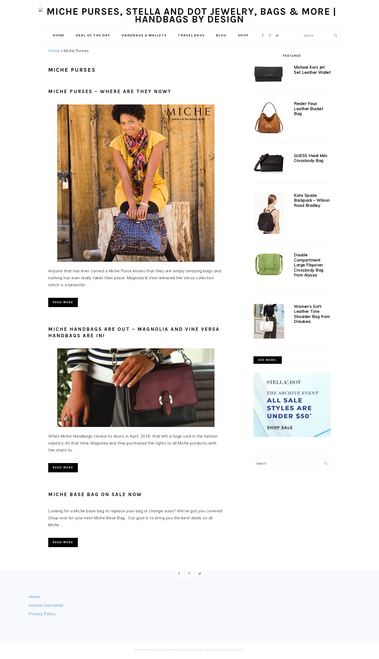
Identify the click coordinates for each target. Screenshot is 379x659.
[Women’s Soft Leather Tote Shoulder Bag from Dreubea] (268, 322)
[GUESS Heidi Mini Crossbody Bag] (268, 164)
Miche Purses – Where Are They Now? (109, 91)
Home (54, 50)
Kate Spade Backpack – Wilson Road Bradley (312, 200)
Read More (63, 302)
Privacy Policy (42, 613)
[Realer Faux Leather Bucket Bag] (268, 118)
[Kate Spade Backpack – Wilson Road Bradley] (268, 214)
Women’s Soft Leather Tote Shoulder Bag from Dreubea (312, 314)
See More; (267, 360)
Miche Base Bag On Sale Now (95, 494)
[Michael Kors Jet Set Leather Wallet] (268, 74)
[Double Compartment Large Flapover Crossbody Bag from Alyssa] (268, 265)
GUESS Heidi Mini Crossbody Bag (310, 158)
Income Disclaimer (46, 605)
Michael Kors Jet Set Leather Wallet (312, 70)
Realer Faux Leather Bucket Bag (308, 108)
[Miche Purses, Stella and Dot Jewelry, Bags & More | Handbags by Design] (189, 19)
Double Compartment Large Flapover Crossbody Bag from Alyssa (309, 264)
